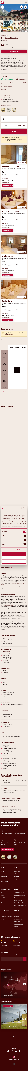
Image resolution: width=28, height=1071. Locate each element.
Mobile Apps (17, 921)
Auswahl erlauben (14, 557)
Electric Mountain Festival (20, 905)
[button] (14, 1036)
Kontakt (16, 914)
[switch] (24, 536)
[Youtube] (16, 1051)
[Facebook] (12, 1051)
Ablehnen (14, 561)
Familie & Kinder (4, 881)
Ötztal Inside (4, 910)
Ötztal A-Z (3, 902)
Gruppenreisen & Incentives (20, 879)
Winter (2, 871)
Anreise (2, 895)
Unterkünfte (17, 871)
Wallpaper (16, 926)
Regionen (3, 892)
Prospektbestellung (18, 924)
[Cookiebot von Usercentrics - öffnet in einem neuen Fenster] (20, 508)
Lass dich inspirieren (5, 884)
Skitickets (16, 874)
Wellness (3, 879)
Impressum (4, 1040)
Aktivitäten (4, 868)
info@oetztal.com (16, 945)
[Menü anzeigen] (26, 2)
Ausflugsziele (4, 876)
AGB (17, 1040)
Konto (2, 919)
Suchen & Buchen (19, 868)
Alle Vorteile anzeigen (6, 105)
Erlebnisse (16, 876)
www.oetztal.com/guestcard (7, 605)
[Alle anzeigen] (14, 164)
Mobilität (3, 897)
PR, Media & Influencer (17, 1043)
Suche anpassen (9, 334)
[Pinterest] (19, 1051)
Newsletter (16, 916)
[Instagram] (8, 1051)
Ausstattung (3, 89)
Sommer (3, 874)
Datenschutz (11, 1040)
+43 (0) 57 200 (4, 945)
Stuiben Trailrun (17, 897)
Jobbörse (8, 1043)
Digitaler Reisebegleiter (6, 916)
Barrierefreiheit (22, 1040)
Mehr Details (5, 178)
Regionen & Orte (5, 889)
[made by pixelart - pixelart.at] (14, 1064)
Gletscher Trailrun (18, 900)
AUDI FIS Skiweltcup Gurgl (20, 895)
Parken (2, 900)
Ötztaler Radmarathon (19, 902)
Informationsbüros (18, 919)
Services (16, 910)
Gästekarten (3, 914)
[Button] (24, 959)
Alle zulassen (14, 553)
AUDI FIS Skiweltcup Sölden (20, 892)
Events (16, 889)
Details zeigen (20, 549)
